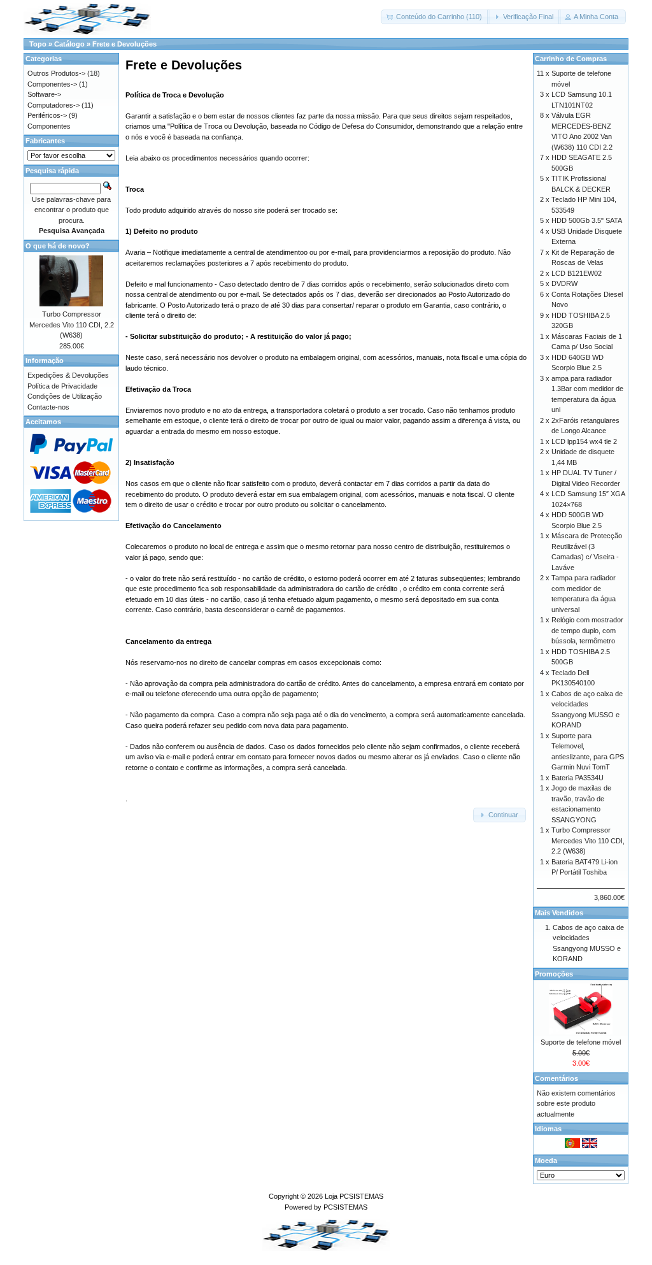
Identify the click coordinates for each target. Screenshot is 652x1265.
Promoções (554, 974)
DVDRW (564, 283)
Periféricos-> (47, 115)
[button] (435, 17)
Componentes (49, 126)
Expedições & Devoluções (68, 375)
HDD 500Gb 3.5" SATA (586, 220)
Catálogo (69, 44)
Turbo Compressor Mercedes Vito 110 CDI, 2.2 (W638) (71, 324)
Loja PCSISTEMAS (354, 1196)
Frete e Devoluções (124, 44)
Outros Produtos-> (56, 73)
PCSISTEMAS (345, 1207)
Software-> (44, 94)
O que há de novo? (57, 246)
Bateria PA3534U (577, 778)
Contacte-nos (48, 407)
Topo (37, 44)
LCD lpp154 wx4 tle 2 (584, 441)
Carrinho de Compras (571, 58)
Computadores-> (53, 105)
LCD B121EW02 (576, 273)
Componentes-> (52, 84)
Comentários (556, 1078)
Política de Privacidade (62, 386)
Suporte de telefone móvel (581, 1042)
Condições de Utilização (64, 396)
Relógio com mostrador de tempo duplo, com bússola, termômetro (587, 630)
